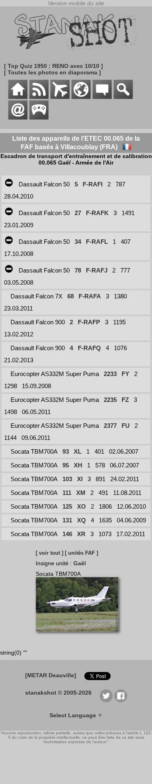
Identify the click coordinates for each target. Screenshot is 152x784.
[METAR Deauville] (50, 675)
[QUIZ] (39, 117)
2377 (110, 425)
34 (78, 241)
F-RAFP (89, 322)
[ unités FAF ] (81, 553)
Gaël (79, 563)
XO (81, 506)
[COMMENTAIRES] (102, 97)
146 (67, 533)
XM (81, 492)
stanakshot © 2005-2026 (58, 692)
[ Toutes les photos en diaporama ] (52, 72)
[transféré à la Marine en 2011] (9, 184)
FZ (125, 399)
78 (78, 270)
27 (78, 212)
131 (67, 520)
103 (67, 478)
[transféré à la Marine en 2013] (9, 212)
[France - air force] (126, 147)
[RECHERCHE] (123, 97)
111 (66, 492)
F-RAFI (93, 184)
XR (81, 533)
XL (77, 451)
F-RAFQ (89, 347)
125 (67, 506)
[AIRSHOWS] (81, 97)
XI (80, 478)
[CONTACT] (18, 117)
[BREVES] (39, 97)
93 (65, 451)
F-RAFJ (96, 270)
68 (70, 296)
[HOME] (18, 97)
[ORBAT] (60, 97)
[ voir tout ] (49, 553)
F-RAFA (90, 296)
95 (65, 465)
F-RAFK (97, 212)
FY (125, 373)
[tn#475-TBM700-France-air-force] (80, 635)
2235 (110, 399)
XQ (81, 520)
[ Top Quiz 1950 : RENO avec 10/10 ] (53, 66)
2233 (110, 373)
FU (126, 425)
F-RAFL (97, 241)
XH (78, 465)
